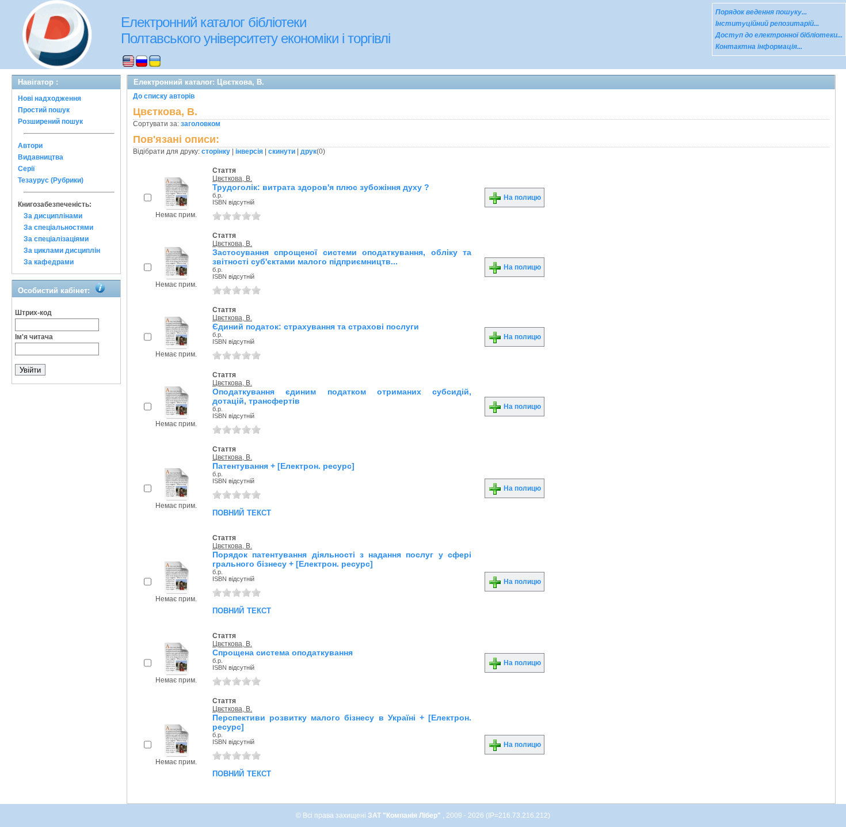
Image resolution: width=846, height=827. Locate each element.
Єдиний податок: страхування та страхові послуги (315, 326)
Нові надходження (49, 98)
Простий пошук (44, 110)
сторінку (215, 151)
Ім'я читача (34, 337)
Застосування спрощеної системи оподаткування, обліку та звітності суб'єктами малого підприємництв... (341, 257)
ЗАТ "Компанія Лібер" (405, 815)
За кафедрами (49, 262)
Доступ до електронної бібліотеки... (779, 35)
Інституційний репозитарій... (767, 24)
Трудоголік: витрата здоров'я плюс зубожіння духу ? (320, 187)
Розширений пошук (50, 121)
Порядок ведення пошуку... (761, 12)
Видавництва (40, 157)
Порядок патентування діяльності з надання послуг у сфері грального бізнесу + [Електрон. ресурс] (341, 559)
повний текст (241, 512)
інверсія (249, 151)
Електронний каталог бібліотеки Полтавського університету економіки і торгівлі (255, 30)
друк (308, 151)
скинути (281, 151)
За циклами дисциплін (62, 250)
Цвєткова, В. (232, 178)
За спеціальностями (58, 227)
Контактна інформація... (758, 47)
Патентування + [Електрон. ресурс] (283, 466)
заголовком (200, 124)
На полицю (521, 198)
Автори (30, 146)
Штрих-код (33, 313)
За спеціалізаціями (56, 239)
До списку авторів (164, 96)
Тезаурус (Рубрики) (50, 180)
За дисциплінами (53, 216)
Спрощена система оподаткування (282, 652)
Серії (26, 169)
